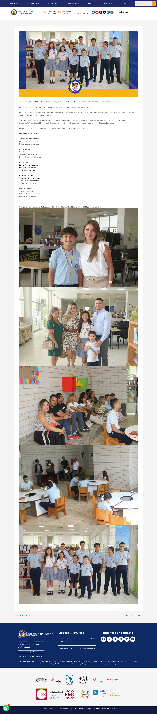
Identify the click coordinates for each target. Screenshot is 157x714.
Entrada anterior (22, 615)
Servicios (106, 3)
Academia (24, 102)
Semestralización (94, 102)
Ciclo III (60, 102)
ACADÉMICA (34, 102)
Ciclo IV (67, 102)
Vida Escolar (72, 3)
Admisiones (52, 3)
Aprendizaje (32, 3)
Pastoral (91, 3)
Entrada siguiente (134, 615)
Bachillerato (45, 102)
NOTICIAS (74, 102)
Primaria (82, 102)
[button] (14, 3)
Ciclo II (53, 102)
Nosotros (13, 3)
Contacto (124, 3)
